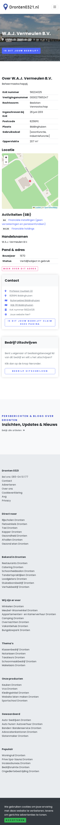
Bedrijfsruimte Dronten (15, 767)
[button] (30, 181)
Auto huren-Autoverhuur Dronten (22, 724)
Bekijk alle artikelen (12, 430)
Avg (4, 496)
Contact (7, 481)
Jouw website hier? (20, 314)
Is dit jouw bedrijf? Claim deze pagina (30, 322)
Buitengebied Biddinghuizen (25, 300)
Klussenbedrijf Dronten (15, 649)
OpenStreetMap (50, 207)
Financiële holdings (23, 228)
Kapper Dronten (12, 532)
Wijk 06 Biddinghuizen (21, 305)
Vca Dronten (9, 689)
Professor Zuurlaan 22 (18, 39)
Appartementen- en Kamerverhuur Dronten (29, 614)
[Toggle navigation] (54, 7)
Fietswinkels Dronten (14, 524)
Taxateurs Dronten (13, 657)
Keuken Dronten (12, 685)
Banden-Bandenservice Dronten (21, 728)
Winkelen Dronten (13, 606)
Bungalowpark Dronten (16, 630)
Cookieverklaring (12, 492)
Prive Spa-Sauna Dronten (17, 759)
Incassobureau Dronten (16, 763)
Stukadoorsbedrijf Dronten (18, 583)
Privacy (6, 500)
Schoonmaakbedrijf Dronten (19, 661)
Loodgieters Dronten (14, 579)
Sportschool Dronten (14, 700)
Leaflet (38, 207)
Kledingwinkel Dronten (15, 693)
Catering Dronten (12, 567)
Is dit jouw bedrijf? (21, 50)
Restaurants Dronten (14, 563)
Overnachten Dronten (15, 622)
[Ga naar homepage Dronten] (20, 6)
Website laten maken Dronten (20, 697)
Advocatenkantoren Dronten (19, 732)
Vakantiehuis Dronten (15, 626)
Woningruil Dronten (13, 755)
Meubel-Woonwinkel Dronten (20, 610)
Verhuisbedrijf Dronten (15, 587)
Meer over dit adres (20, 268)
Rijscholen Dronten (13, 520)
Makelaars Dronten (13, 665)
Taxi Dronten (9, 528)
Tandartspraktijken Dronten (19, 575)
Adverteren (9, 484)
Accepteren (15, 820)
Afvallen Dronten (12, 540)
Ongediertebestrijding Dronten (20, 771)
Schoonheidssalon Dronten (18, 571)
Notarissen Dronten (14, 653)
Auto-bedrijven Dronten (16, 720)
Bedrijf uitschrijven (30, 371)
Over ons (7, 488)
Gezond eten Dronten (15, 544)
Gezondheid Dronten (14, 536)
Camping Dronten (13, 618)
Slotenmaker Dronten (15, 736)
